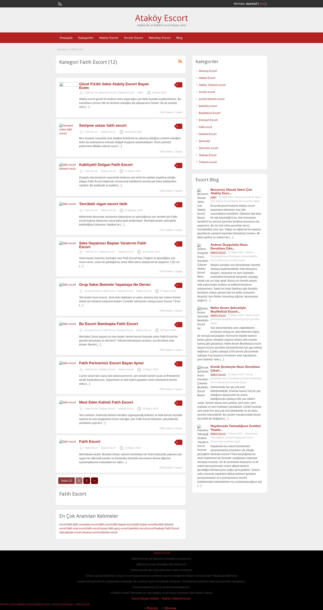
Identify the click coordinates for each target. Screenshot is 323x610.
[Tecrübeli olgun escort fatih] (67, 204)
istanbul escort (109, 532)
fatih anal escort (76, 528)
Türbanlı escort (208, 162)
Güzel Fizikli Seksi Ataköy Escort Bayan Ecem (114, 86)
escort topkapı (155, 528)
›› (94, 480)
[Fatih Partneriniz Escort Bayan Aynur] (67, 363)
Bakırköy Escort (160, 37)
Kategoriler (85, 37)
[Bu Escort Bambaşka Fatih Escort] (67, 323)
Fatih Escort (91, 92)
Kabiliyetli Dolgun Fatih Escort (106, 165)
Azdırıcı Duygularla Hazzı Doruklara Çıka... (229, 246)
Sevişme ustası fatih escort (103, 125)
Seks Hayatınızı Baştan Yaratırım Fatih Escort (112, 245)
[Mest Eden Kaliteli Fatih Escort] (67, 402)
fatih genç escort (118, 528)
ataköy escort (25, 604)
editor (140, 92)
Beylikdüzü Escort (209, 113)
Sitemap (170, 608)
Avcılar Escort (133, 37)
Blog (179, 37)
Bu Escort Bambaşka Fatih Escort (108, 324)
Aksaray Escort (208, 71)
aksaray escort (91, 532)
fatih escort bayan (97, 528)
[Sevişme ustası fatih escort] (68, 133)
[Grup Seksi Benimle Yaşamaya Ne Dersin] (67, 284)
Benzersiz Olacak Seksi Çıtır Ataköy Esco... (231, 191)
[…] (87, 106)
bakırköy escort (138, 528)
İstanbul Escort (207, 134)
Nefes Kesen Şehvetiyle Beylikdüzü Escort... (228, 309)
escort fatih (65, 524)
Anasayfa (66, 37)
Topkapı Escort (126, 92)
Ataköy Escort (161, 17)
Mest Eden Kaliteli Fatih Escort (106, 402)
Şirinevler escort (208, 148)
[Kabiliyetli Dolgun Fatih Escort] (68, 168)
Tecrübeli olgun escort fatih (103, 204)
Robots (152, 608)
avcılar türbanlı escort (211, 99)
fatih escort (105, 524)
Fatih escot (205, 127)
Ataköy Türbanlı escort (212, 85)
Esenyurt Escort (208, 120)
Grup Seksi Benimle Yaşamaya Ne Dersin (115, 285)
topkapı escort (73, 532)
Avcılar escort (207, 92)
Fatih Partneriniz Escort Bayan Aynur (111, 363)
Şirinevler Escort (107, 92)
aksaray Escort (93, 291)
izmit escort (82, 604)
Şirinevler (204, 141)
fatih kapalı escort (123, 524)
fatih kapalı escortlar (146, 524)
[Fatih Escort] (67, 441)
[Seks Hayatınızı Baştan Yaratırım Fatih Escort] (67, 243)
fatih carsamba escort (85, 524)
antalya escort (41, 604)
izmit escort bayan (63, 604)
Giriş (262, 3)
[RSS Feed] (59, 3)
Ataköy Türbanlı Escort (176, 598)
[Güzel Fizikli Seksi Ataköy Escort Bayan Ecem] (68, 85)
